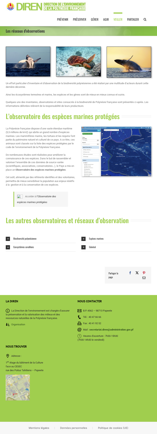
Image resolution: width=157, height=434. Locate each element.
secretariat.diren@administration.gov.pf (111, 329)
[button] (145, 18)
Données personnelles (73, 427)
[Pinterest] (144, 272)
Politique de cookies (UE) (113, 427)
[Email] (144, 277)
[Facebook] (130, 272)
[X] (137, 272)
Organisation (18, 324)
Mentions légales (39, 427)
